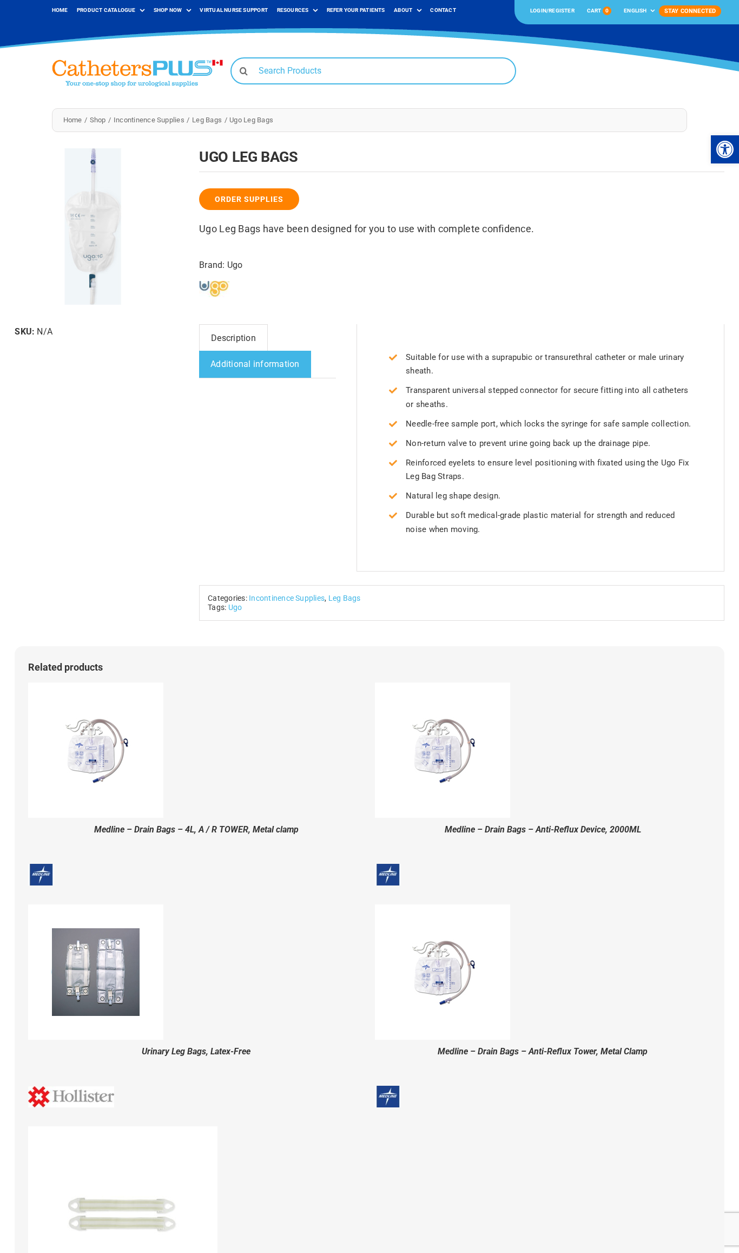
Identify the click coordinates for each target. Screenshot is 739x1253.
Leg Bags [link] (344, 598)
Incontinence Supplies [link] (287, 598)
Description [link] (233, 338)
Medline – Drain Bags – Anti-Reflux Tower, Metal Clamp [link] (543, 1051)
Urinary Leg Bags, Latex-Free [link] (196, 1051)
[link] (725, 149)
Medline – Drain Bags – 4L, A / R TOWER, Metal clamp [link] (196, 829)
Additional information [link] (254, 364)
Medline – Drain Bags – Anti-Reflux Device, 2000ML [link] (543, 829)
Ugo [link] (235, 265)
